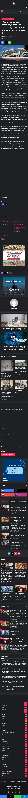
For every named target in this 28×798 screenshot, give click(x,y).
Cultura (3, 750)
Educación (4, 764)
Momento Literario (6, 773)
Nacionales (8, 15)
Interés (3, 737)
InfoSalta (5, 36)
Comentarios (22, 501)
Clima (3, 739)
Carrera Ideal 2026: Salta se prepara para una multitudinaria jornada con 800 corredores (6, 596)
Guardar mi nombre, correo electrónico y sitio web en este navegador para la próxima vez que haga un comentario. (14, 449)
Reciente (4, 501)
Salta (3, 707)
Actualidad (4, 702)
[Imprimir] (10, 273)
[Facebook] (2, 273)
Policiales (11, 18)
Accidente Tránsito (6, 746)
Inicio (3, 15)
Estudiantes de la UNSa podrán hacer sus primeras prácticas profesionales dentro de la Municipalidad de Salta (18, 543)
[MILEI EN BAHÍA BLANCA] (21, 384)
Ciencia (3, 762)
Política (3, 718)
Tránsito (4, 753)
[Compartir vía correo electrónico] (8, 273)
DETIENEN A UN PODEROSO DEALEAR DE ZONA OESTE (6, 375)
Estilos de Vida (5, 748)
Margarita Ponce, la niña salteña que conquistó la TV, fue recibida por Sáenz (18, 535)
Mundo (3, 721)
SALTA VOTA (5, 766)
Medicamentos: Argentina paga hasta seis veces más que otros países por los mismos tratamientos (20, 573)
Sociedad (4, 712)
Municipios (4, 705)
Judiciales (4, 730)
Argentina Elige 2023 (7, 768)
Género (3, 714)
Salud (3, 725)
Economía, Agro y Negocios (8, 732)
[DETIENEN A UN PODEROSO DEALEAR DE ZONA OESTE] (7, 366)
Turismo (4, 759)
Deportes (4, 723)
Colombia (4, 775)
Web (2, 440)
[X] (5, 273)
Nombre (3, 428)
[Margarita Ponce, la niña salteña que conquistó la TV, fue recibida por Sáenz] (5, 536)
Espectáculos (5, 755)
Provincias (4, 734)
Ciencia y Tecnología (7, 771)
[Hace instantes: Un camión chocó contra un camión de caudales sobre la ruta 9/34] (21, 363)
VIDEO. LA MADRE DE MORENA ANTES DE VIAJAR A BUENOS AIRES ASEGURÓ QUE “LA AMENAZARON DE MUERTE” (7, 394)
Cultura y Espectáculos (7, 727)
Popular (13, 501)
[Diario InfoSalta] (14, 3)
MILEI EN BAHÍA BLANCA (19, 391)
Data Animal (5, 743)
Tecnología (4, 741)
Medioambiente (5, 757)
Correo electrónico (6, 434)
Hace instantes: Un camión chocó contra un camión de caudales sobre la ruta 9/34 (20, 370)
